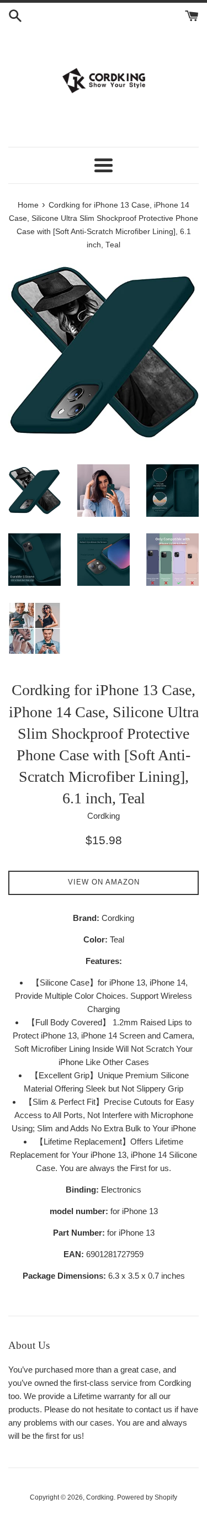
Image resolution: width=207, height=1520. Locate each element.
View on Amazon (104, 882)
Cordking (100, 1497)
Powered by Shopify (147, 1497)
